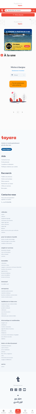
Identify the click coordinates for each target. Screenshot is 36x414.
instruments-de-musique (7, 357)
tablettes (3, 338)
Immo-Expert (6, 149)
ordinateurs (4, 324)
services (3, 256)
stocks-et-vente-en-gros (6, 297)
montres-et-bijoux (5, 306)
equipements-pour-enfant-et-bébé (9, 304)
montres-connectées (6, 326)
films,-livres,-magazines (6, 353)
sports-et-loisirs (5, 347)
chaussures (4, 313)
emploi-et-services (7, 248)
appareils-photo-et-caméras (7, 328)
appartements (4, 271)
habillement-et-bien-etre (9, 301)
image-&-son (4, 322)
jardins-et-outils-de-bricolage (7, 239)
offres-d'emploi (4, 254)
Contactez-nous (5, 159)
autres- (3, 366)
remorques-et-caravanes (7, 220)
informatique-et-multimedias (10, 320)
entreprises (5, 288)
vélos (2, 355)
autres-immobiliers (5, 275)
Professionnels (5, 162)
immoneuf (4, 281)
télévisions (3, 330)
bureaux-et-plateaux (5, 273)
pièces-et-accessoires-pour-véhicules (9, 230)
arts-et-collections (5, 349)
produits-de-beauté (5, 308)
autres (3, 364)
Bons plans (4, 188)
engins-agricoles (5, 222)
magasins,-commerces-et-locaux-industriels (11, 267)
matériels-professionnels (7, 291)
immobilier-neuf (5, 284)
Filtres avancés (5, 181)
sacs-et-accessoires (5, 312)
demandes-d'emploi (5, 250)
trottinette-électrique (6, 345)
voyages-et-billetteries (6, 359)
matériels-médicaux (5, 293)
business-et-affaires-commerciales (9, 295)
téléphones (3, 332)
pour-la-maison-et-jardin (9, 237)
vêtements (3, 310)
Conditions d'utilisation (7, 164)
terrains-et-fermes (5, 277)
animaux (3, 351)
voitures (3, 216)
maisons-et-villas (5, 265)
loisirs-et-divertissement (9, 343)
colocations (4, 263)
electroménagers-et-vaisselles (8, 241)
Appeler (27, 46)
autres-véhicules (5, 224)
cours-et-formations (6, 252)
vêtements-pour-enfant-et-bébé (8, 315)
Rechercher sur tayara (7, 183)
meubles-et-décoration (6, 243)
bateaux (3, 228)
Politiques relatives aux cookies (9, 166)
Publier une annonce (6, 176)
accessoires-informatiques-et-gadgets (10, 334)
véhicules (4, 212)
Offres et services (6, 186)
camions (3, 232)
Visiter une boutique (6, 179)
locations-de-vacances (6, 269)
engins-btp (3, 226)
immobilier (4, 260)
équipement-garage (5, 218)
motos (2, 214)
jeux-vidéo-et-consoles (6, 336)
